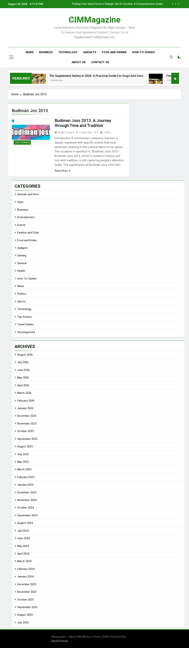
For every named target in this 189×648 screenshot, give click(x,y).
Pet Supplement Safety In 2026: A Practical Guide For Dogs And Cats (89, 76)
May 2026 (23, 377)
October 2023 (25, 599)
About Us (79, 62)
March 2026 (24, 393)
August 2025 (25, 446)
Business (46, 52)
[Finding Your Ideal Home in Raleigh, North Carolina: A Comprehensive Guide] (148, 81)
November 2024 (26, 500)
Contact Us (100, 62)
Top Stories (22, 142)
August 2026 (25, 354)
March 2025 (24, 469)
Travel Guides (25, 324)
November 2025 (26, 423)
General (21, 263)
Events (21, 225)
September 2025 (27, 439)
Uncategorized (26, 332)
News (30, 52)
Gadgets (89, 52)
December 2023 (26, 584)
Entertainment (26, 217)
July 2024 (23, 530)
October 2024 (25, 507)
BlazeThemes (59, 640)
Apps (20, 202)
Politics (21, 293)
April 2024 (23, 553)
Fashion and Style (28, 232)
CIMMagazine (95, 20)
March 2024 (24, 561)
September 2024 (27, 515)
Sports (21, 301)
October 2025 (25, 431)
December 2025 (26, 415)
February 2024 (25, 569)
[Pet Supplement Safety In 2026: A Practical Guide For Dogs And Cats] (32, 81)
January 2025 (25, 484)
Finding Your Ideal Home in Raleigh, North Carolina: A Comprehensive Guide (117, 4)
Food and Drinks (114, 52)
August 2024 (25, 523)
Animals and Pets (28, 194)
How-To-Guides (143, 52)
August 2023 (25, 614)
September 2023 (27, 607)
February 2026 (25, 400)
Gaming (21, 255)
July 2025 (23, 454)
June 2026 (23, 370)
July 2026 (23, 362)
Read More (61, 170)
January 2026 (25, 408)
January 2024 (25, 576)
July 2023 (23, 622)
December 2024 (26, 492)
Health (21, 270)
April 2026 (23, 385)
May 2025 (23, 461)
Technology (68, 52)
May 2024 (23, 546)
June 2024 (23, 538)
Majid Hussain (66, 132)
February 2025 (25, 477)
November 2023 (26, 592)
